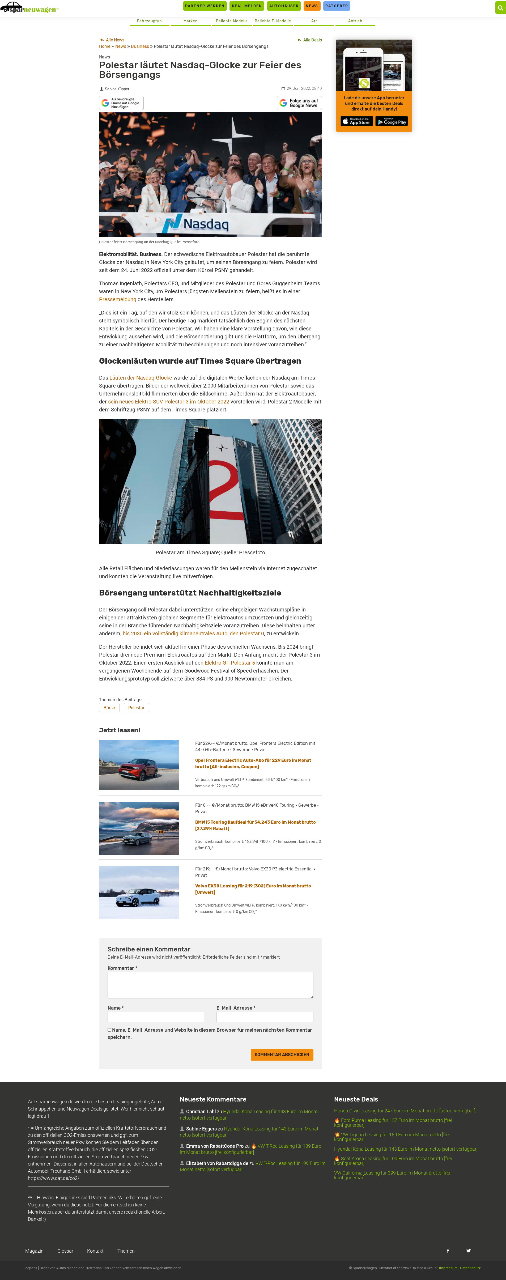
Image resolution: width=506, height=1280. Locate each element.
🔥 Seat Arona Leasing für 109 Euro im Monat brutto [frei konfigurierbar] (393, 1161)
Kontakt (95, 1251)
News (312, 6)
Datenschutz (470, 1268)
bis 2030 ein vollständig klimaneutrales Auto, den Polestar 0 (193, 633)
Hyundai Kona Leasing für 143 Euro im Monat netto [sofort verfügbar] (406, 1149)
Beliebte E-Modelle (273, 21)
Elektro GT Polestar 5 (230, 663)
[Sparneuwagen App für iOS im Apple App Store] (357, 121)
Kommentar (122, 968)
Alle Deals (312, 39)
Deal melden (247, 6)
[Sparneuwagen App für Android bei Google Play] (391, 121)
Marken (191, 21)
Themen (126, 1251)
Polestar (136, 707)
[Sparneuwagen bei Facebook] (448, 1250)
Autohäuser (284, 6)
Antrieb (355, 21)
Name (116, 1008)
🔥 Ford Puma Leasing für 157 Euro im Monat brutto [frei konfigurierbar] (393, 1122)
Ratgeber (336, 6)
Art (314, 21)
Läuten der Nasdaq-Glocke (140, 378)
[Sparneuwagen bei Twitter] (468, 1250)
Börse (109, 707)
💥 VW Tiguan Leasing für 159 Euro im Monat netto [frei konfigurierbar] (392, 1137)
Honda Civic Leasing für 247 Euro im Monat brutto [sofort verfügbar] (404, 1110)
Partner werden (205, 6)
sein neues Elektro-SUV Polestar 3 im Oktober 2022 (168, 401)
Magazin (34, 1251)
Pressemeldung (117, 299)
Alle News (114, 39)
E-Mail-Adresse (236, 1008)
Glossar (65, 1251)
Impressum (448, 1268)
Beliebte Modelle (232, 21)
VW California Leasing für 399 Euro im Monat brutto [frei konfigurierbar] (392, 1175)
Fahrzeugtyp (149, 21)
